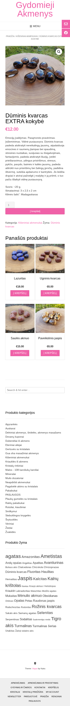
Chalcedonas (24, 567)
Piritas (28, 600)
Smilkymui (11, 511)
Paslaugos (35, 701)
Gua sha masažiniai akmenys (22, 453)
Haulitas (47, 572)
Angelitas (27, 563)
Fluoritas (34, 572)
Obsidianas (50, 596)
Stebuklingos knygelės (18, 515)
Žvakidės (10, 532)
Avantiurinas (53, 563)
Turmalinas (23, 626)
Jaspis (25, 578)
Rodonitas (26, 607)
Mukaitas (11, 595)
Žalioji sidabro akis (24, 631)
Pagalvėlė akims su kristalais (21, 486)
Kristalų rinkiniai (14, 465)
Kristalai (15, 692)
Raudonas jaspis (44, 600)
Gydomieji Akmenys (35, 9)
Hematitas (11, 579)
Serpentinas (12, 619)
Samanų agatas (27, 613)
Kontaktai (39, 687)
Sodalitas (26, 619)
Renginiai (57, 696)
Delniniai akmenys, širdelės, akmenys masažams (33, 432)
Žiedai (8, 527)
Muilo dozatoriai (14, 478)
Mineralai (10, 474)
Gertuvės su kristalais (17, 449)
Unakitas (10, 630)
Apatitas (38, 562)
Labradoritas (23, 590)
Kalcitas (40, 579)
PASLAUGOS (12, 494)
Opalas (19, 600)
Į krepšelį (35, 211)
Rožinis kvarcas (47, 606)
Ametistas (51, 556)
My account (52, 692)
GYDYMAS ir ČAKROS (21, 687)
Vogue (35, 668)
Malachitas (36, 591)
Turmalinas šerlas (44, 626)
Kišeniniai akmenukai (27, 36)
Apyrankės (11, 424)
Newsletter (14, 696)
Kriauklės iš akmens (16, 461)
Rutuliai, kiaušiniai (15, 507)
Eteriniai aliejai (13, 445)
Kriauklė (10, 590)
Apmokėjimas (18, 683)
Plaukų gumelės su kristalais (21, 498)
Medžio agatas (49, 591)
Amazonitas (31, 557)
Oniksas (9, 601)
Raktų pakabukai (14, 503)
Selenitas (45, 613)
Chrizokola (37, 567)
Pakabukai (11, 490)
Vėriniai (9, 523)
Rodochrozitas (12, 607)
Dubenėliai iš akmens (17, 440)
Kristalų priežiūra (33, 692)
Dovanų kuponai (14, 436)
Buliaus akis (11, 567)
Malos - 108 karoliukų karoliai (22, 469)
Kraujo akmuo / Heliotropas (42, 586)
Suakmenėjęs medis (41, 619)
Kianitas (25, 586)
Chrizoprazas (51, 567)
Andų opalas (13, 562)
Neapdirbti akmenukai (17, 482)
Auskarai (10, 428)
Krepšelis (53, 687)
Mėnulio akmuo (30, 596)
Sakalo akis (11, 613)
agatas (13, 556)
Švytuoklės (11, 519)
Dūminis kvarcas (16, 571)
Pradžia (10, 36)
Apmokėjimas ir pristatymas (43, 683)
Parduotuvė (30, 696)
